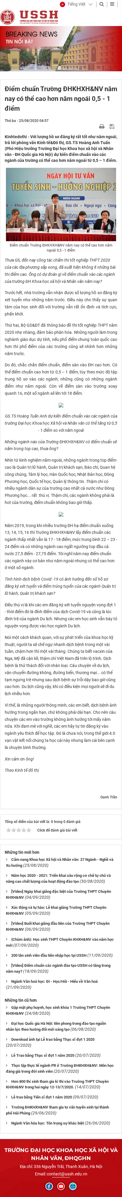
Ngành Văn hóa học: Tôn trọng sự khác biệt (47, 1123)
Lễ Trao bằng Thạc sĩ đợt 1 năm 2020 (42, 1055)
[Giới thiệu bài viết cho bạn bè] (94, 126)
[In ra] (102, 126)
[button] (73, 4)
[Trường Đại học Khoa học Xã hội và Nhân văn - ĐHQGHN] (7, 17)
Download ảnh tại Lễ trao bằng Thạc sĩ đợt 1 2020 (52, 1039)
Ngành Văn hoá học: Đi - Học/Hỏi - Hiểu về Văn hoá (54, 981)
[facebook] (49, 1186)
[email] (73, 1186)
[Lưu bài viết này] (113, 126)
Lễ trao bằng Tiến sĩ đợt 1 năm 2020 (41, 1097)
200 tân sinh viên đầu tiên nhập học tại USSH (48, 955)
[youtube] (61, 1186)
